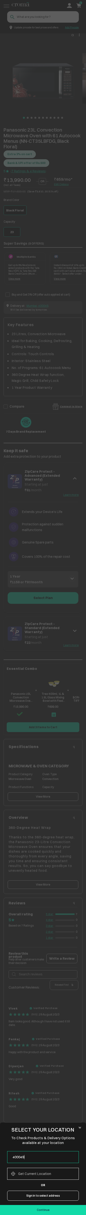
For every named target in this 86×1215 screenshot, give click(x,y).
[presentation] (43, 1157)
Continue (43, 1210)
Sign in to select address (43, 1195)
